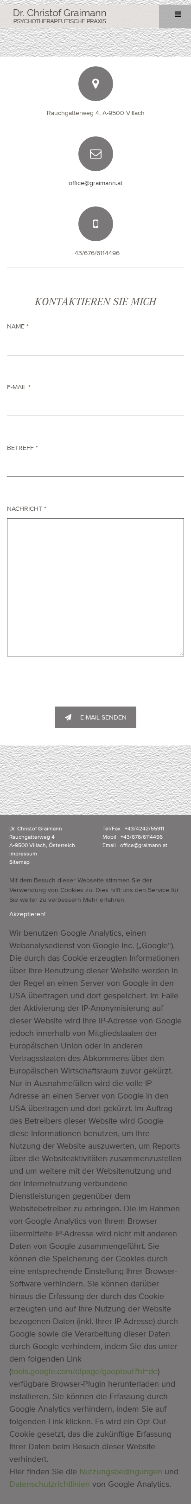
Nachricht (26, 508)
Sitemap (19, 862)
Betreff (22, 447)
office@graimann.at (95, 182)
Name (18, 326)
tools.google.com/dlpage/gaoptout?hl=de (84, 1371)
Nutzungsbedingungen (120, 1471)
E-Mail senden (102, 717)
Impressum (23, 853)
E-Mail (19, 387)
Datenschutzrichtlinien (49, 1484)
